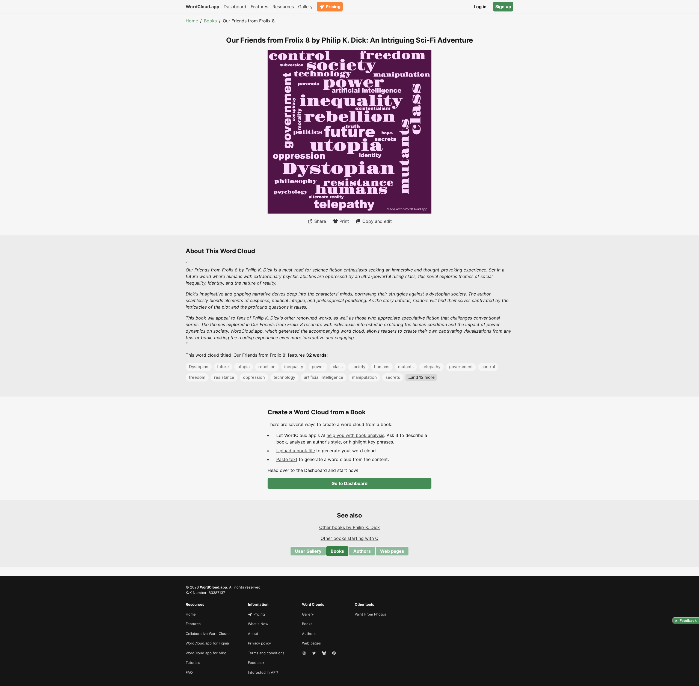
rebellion (267, 366)
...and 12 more (421, 377)
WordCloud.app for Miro (206, 653)
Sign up (503, 6)
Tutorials (193, 662)
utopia (244, 366)
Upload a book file (295, 450)
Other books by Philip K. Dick (349, 527)
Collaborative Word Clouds (208, 633)
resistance (224, 377)
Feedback (256, 662)
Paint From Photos (370, 614)
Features (259, 6)
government (461, 366)
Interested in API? (263, 672)
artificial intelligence (323, 377)
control (488, 366)
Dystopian (198, 366)
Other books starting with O (349, 538)
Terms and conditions (266, 653)
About (253, 633)
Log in (480, 6)
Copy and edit (377, 221)
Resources (283, 6)
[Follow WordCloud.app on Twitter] (314, 653)
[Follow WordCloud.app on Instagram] (304, 653)
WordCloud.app (202, 6)
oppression (254, 377)
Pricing (333, 6)
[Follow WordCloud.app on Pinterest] (334, 653)
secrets (393, 377)
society (358, 366)
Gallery (305, 6)
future (223, 366)
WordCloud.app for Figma (207, 643)
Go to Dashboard (349, 483)
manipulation (364, 377)
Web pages (392, 551)
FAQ (189, 672)
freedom (197, 377)
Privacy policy (259, 643)
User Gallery (308, 551)
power (318, 366)
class (338, 366)
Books (210, 20)
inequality (293, 366)
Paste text (286, 459)
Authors (362, 551)
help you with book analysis (355, 435)
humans (381, 366)
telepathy (431, 366)
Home (192, 20)
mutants (406, 366)
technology (284, 377)
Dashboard (235, 6)
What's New (258, 624)
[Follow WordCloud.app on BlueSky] (324, 653)
